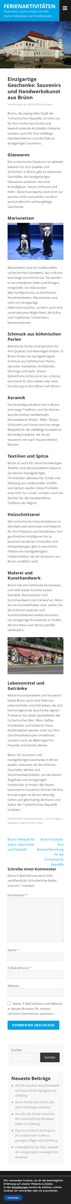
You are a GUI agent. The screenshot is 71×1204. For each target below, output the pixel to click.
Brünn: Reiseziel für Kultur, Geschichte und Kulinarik (21, 844)
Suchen (16, 1050)
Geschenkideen (35, 818)
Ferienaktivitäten (29, 6)
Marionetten (27, 822)
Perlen (39, 822)
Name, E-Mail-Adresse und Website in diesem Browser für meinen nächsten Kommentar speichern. (35, 1009)
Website (13, 986)
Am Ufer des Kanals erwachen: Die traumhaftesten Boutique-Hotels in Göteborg (35, 1119)
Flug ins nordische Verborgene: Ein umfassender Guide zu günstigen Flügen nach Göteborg (36, 1135)
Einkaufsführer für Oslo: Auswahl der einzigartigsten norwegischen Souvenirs (36, 1152)
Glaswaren (13, 822)
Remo (49, 104)
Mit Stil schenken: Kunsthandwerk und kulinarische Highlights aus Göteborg (37, 1090)
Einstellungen (20, 1187)
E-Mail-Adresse (19, 968)
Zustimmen (13, 1197)
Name (13, 950)
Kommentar (17, 895)
